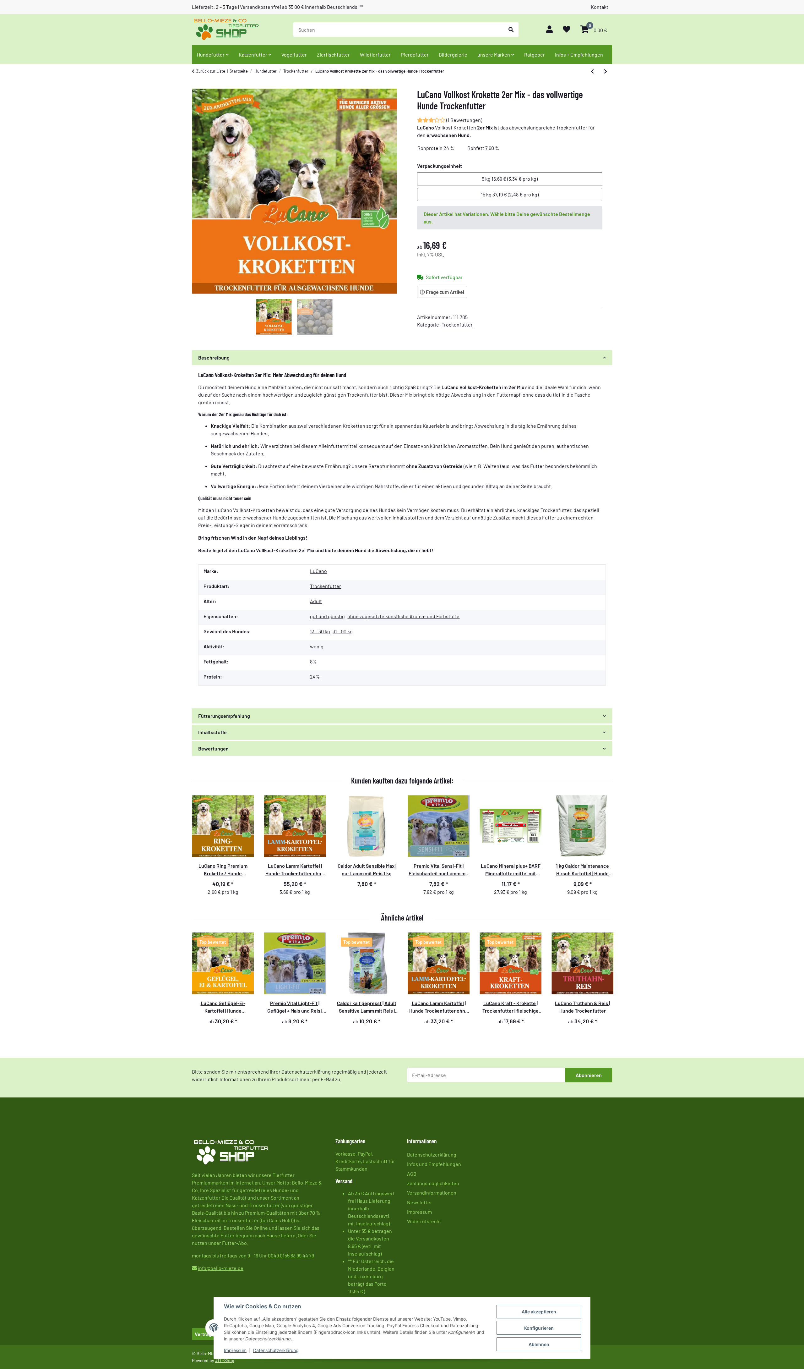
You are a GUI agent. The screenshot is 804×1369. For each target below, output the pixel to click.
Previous (202, 982)
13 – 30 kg (320, 631)
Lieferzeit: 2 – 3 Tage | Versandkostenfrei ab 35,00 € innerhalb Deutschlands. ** (277, 7)
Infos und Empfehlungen (434, 1164)
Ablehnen (539, 1344)
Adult (316, 601)
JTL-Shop (224, 1360)
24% (315, 676)
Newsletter (419, 1202)
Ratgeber (534, 55)
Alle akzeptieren (539, 1311)
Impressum (235, 1350)
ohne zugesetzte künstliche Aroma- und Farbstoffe (403, 616)
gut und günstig (327, 616)
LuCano (318, 571)
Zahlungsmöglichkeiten (433, 1183)
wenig (316, 646)
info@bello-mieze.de (220, 1268)
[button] (549, 29)
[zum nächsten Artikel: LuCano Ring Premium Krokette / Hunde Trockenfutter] (605, 71)
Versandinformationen (431, 1193)
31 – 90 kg (343, 631)
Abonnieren (589, 1075)
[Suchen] (511, 29)
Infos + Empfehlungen (579, 55)
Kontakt (599, 7)
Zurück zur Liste (210, 71)
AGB (411, 1174)
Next (601, 982)
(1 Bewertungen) (464, 120)
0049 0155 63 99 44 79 (291, 1255)
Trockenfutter (457, 324)
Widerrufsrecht (424, 1221)
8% (313, 661)
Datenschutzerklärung (276, 1350)
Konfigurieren (539, 1328)
